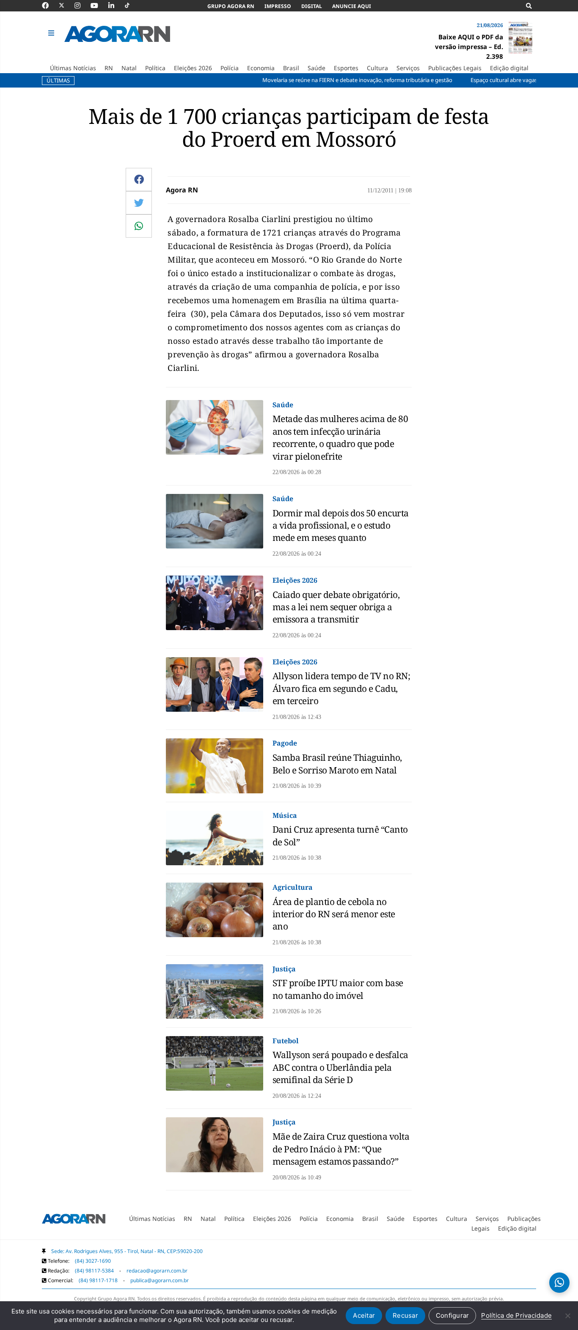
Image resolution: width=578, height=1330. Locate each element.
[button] (52, 33)
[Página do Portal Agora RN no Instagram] (81, 5)
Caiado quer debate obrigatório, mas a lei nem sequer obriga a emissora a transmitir (336, 607)
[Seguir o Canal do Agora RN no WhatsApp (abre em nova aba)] (559, 1282)
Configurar (452, 1315)
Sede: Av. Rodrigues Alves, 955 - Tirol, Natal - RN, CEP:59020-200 (127, 1251)
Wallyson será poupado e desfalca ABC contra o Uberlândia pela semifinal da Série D (340, 1067)
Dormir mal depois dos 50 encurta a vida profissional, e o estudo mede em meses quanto (340, 525)
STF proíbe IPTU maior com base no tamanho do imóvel (337, 989)
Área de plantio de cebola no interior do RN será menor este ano (333, 914)
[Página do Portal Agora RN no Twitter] (66, 5)
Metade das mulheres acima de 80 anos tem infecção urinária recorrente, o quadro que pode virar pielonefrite (340, 437)
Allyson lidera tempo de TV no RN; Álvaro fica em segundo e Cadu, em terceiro (341, 688)
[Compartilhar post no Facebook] (139, 179)
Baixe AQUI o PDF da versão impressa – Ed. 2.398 (469, 46)
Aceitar (364, 1315)
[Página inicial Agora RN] (73, 1220)
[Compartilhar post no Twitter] (139, 202)
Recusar (405, 1315)
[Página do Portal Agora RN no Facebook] (49, 5)
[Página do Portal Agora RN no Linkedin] (115, 5)
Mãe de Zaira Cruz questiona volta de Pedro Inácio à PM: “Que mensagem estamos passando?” (341, 1148)
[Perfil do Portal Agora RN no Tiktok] (131, 5)
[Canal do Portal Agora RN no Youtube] (99, 5)
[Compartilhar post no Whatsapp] (139, 226)
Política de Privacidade (516, 1315)
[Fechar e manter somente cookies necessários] (567, 1315)
